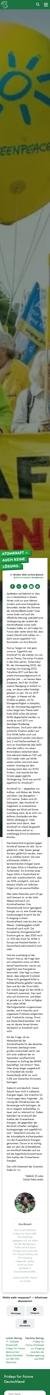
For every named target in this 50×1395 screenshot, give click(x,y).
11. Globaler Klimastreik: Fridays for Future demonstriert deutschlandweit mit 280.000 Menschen (15, 1350)
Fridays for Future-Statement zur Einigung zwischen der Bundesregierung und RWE (34, 1349)
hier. (19, 1170)
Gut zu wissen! (23, 577)
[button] (12, 586)
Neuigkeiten (37, 577)
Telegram (34, 1313)
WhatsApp (16, 1313)
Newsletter (25, 1325)
